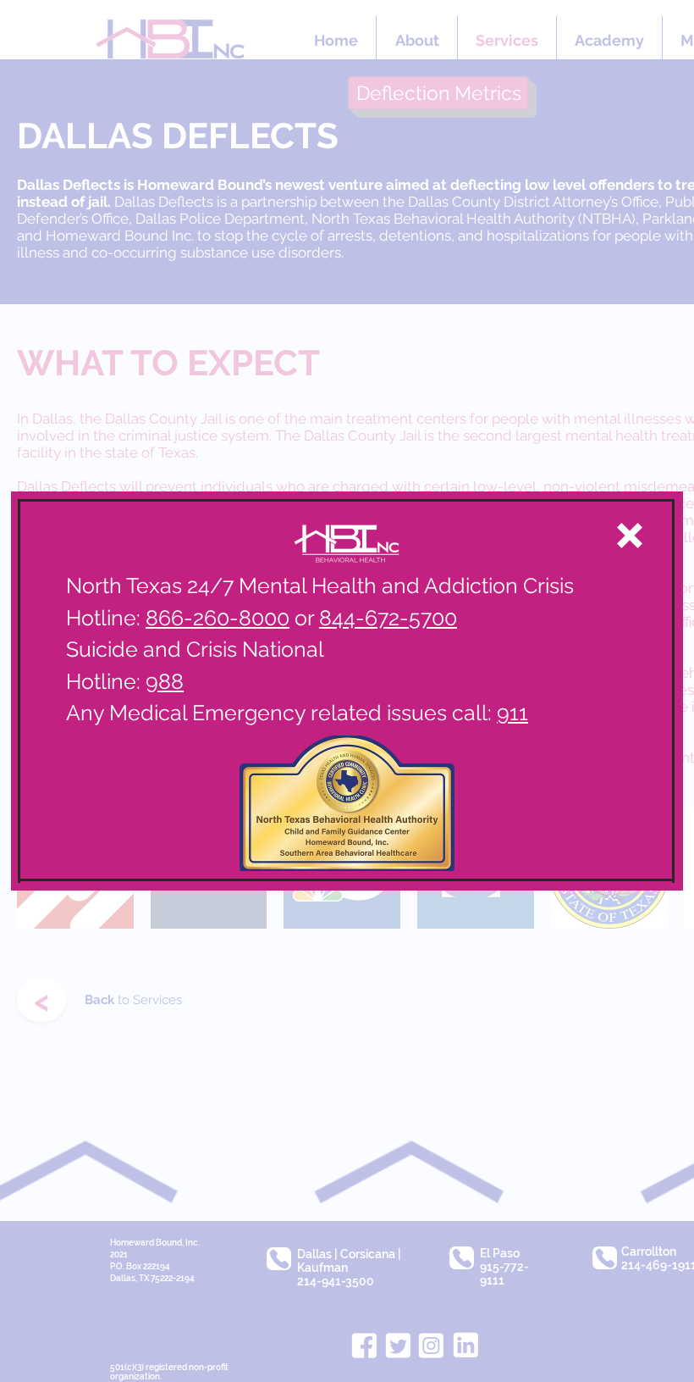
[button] (629, 535)
